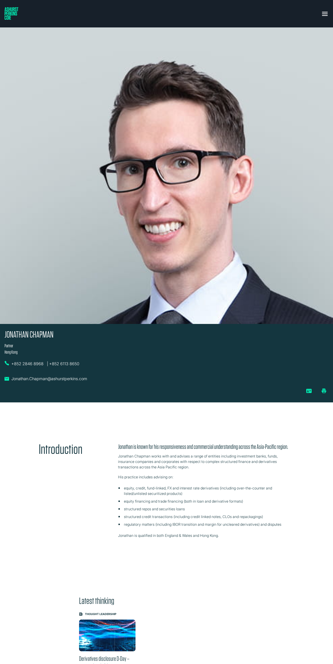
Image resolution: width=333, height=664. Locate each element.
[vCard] (309, 393)
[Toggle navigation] (324, 13)
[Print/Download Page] (324, 391)
